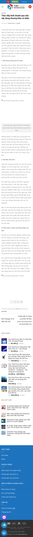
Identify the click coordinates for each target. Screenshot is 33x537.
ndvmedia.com (22, 534)
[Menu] (2, 6)
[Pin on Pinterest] (21, 301)
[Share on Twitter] (14, 301)
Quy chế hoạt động (8, 493)
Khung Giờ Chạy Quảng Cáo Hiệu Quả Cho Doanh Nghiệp (18, 420)
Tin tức (3, 13)
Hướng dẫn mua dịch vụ (9, 474)
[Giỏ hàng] (30, 6)
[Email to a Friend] (18, 301)
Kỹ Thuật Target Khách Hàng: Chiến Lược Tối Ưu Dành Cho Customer (19, 426)
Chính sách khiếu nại (8, 497)
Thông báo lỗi (6, 512)
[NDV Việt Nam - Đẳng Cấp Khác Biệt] (16, 7)
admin (18, 23)
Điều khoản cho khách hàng (11, 470)
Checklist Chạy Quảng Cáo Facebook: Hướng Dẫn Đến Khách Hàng (18, 433)
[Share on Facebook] (11, 301)
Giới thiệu (4, 455)
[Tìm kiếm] (8, 1)
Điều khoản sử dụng (8, 489)
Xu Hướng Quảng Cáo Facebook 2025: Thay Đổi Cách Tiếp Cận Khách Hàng (18, 407)
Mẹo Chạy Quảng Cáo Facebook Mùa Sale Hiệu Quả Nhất (18, 414)
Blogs (3, 459)
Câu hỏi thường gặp (8, 508)
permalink (4, 311)
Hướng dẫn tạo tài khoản (10, 478)
